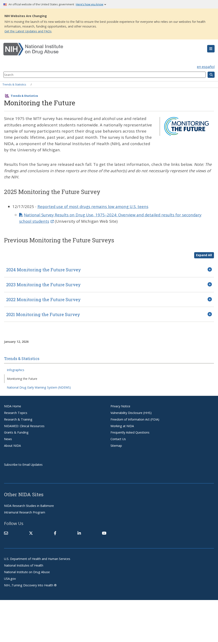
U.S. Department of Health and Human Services (37, 559)
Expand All (204, 255)
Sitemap (116, 446)
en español (206, 66)
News (8, 439)
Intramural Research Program (24, 512)
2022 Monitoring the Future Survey (43, 299)
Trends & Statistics (14, 84)
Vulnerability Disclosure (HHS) (131, 413)
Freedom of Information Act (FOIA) (134, 419)
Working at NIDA (122, 426)
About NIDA (12, 446)
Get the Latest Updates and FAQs (28, 31)
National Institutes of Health (23, 565)
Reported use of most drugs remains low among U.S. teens (92, 206)
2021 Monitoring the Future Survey (43, 314)
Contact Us (118, 439)
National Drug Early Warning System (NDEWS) (39, 387)
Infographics (15, 370)
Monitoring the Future (22, 379)
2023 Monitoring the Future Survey (43, 284)
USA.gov (10, 579)
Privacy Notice (120, 406)
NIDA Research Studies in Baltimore (29, 506)
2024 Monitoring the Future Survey (43, 269)
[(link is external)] (31, 533)
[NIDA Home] (91, 49)
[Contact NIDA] (6, 533)
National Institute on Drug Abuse (27, 572)
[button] (211, 49)
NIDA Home (12, 406)
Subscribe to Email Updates (23, 465)
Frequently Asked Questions (129, 432)
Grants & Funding (16, 432)
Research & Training (18, 419)
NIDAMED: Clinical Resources (24, 426)
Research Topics (15, 413)
